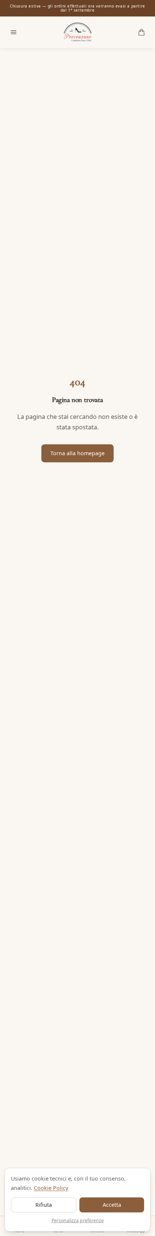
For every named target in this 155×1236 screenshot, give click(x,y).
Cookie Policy (51, 1187)
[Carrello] (141, 32)
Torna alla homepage (77, 453)
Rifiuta (43, 1204)
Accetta (112, 1204)
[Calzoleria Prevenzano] (77, 32)
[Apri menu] (13, 32)
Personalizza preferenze (78, 1220)
